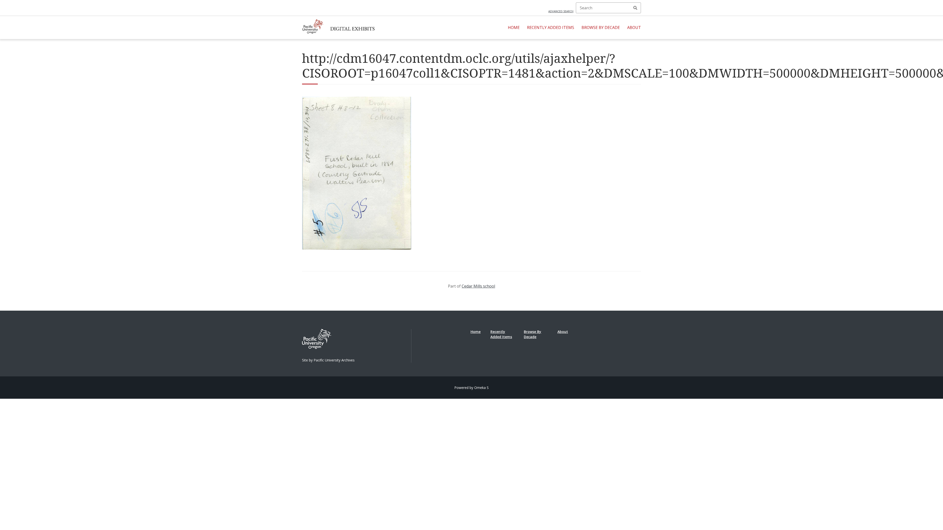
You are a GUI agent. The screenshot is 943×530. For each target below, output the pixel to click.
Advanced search (560, 11)
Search (635, 7)
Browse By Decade (601, 27)
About (634, 27)
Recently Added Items (550, 27)
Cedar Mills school (478, 286)
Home (514, 27)
